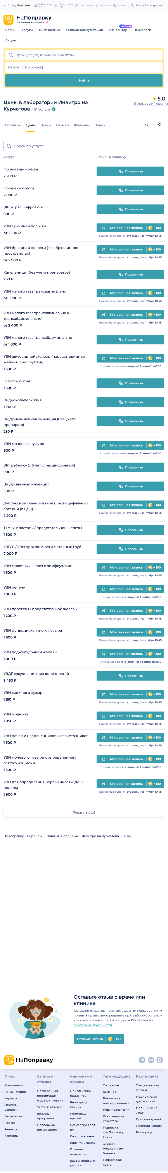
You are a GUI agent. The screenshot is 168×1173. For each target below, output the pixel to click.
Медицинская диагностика (146, 1099)
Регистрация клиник (79, 1104)
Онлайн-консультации (84, 30)
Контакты (11, 1135)
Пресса (9, 1122)
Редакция (11, 1129)
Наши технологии (116, 1109)
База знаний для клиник (82, 1163)
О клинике (12, 125)
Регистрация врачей (79, 1116)
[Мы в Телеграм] (142, 1060)
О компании (13, 1085)
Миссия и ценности (11, 1107)
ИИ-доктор (118, 30)
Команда (109, 1091)
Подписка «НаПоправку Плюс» (113, 1132)
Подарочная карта (112, 1162)
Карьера (10, 1098)
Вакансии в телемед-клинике (116, 1100)
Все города (144, 1132)
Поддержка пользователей (48, 1127)
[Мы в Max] (159, 1060)
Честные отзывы (49, 1107)
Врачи (10, 30)
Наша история (15, 1091)
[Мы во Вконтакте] (151, 1060)
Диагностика (49, 30)
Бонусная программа (45, 1116)
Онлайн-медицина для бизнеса (114, 1148)
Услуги (27, 30)
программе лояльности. (93, 1025)
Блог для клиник (82, 1136)
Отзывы (62, 125)
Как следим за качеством (113, 1118)
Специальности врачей (147, 1087)
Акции (10, 40)
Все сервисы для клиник (82, 1127)
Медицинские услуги (146, 1110)
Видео (100, 125)
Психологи (142, 30)
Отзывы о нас (14, 1116)
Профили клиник (149, 1125)
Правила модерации (78, 1151)
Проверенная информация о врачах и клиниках (51, 1095)
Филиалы (81, 125)
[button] (84, 55)
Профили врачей (148, 1119)
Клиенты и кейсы (82, 1142)
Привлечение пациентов (80, 1093)
